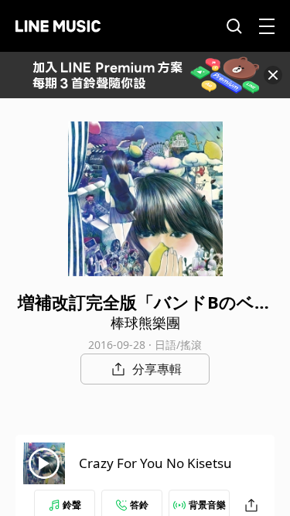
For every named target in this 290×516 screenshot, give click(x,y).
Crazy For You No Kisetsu (155, 463)
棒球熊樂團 (145, 322)
